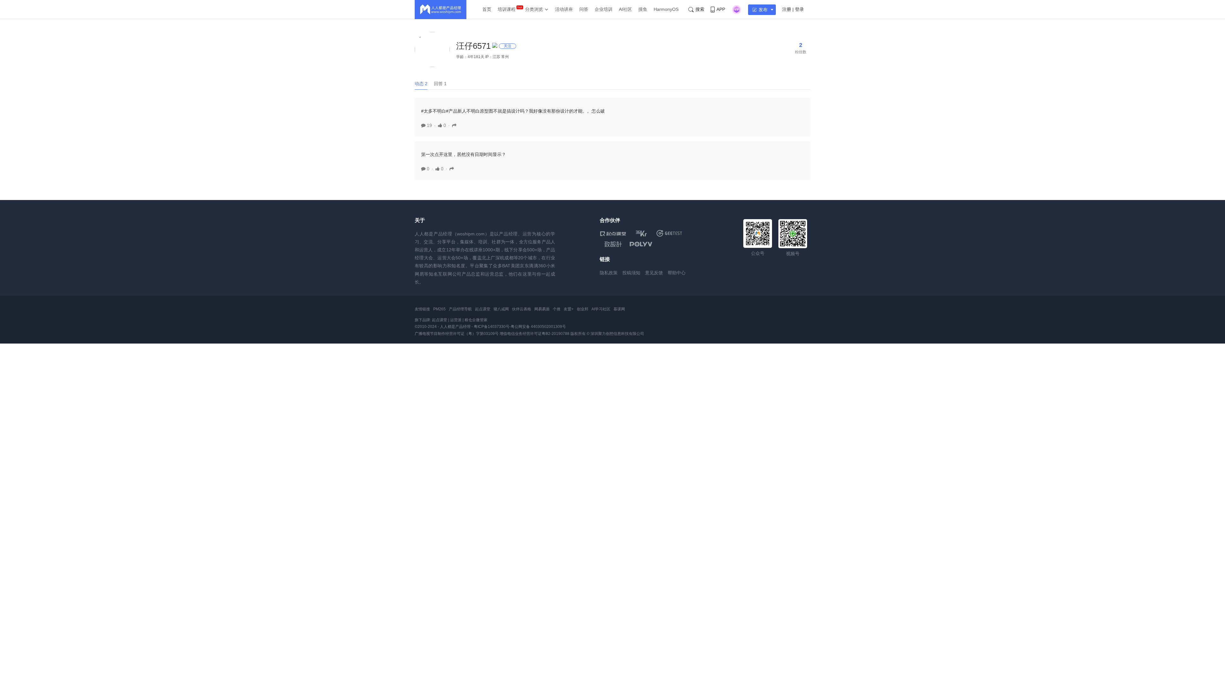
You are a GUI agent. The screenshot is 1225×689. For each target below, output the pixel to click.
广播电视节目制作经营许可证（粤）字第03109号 (457, 333)
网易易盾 (542, 309)
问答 (583, 9)
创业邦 (582, 309)
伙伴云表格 (521, 309)
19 (429, 125)
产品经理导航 (460, 309)
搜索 (699, 9)
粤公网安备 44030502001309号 (538, 326)
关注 (507, 46)
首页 (486, 9)
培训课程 (507, 9)
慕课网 (619, 309)
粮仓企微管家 (475, 320)
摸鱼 (642, 9)
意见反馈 (654, 272)
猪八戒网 (501, 309)
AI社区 (625, 9)
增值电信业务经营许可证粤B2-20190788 (534, 333)
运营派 (456, 320)
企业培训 (603, 9)
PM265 (439, 309)
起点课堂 (482, 309)
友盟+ (569, 309)
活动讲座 (564, 9)
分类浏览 (534, 9)
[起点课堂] (613, 233)
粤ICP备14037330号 (491, 326)
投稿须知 (631, 272)
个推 (557, 309)
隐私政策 (609, 272)
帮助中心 (677, 272)
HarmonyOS (666, 9)
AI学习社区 (600, 309)
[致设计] (613, 244)
